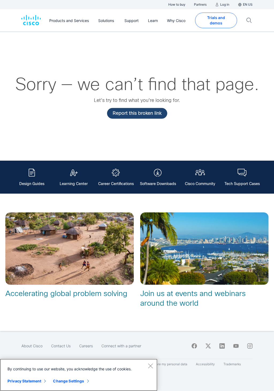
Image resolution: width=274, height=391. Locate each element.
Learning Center (74, 184)
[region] (78, 375)
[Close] (150, 365)
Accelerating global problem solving (66, 293)
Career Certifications (116, 184)
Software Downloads (158, 184)
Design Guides (31, 184)
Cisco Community (200, 184)
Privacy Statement (24, 381)
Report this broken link (137, 113)
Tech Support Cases (242, 184)
